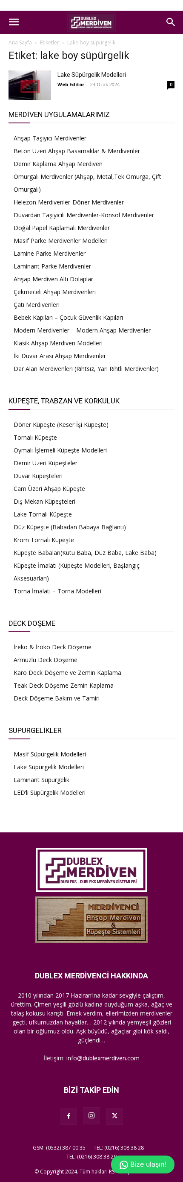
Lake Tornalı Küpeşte (43, 514)
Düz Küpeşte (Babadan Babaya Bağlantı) (70, 527)
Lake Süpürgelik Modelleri (91, 74)
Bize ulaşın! (147, 1164)
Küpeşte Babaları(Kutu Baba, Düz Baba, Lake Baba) (85, 553)
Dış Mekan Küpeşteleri (44, 501)
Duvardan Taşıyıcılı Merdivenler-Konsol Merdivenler (84, 215)
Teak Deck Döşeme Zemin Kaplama (64, 685)
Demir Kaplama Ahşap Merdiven (58, 164)
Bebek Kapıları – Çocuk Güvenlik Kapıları (68, 317)
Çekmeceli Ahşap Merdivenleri (55, 292)
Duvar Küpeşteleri (38, 476)
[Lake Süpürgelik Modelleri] (30, 85)
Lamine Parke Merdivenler (50, 253)
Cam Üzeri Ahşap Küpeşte (49, 488)
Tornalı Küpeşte (35, 437)
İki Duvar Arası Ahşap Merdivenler (60, 356)
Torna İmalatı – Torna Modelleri (57, 591)
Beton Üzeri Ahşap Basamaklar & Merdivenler (77, 151)
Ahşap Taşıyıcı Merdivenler (50, 138)
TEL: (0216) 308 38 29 (91, 1156)
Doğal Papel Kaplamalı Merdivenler (62, 228)
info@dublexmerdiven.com (103, 1058)
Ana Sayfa (20, 42)
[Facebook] (68, 1116)
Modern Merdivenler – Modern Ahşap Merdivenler (82, 330)
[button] (13, 22)
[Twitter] (114, 1116)
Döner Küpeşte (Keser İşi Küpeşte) (61, 424)
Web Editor (70, 84)
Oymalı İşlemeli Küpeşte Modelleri (60, 450)
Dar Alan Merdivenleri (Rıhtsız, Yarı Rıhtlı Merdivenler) (86, 369)
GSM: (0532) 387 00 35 (59, 1147)
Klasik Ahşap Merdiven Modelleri (58, 343)
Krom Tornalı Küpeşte (44, 540)
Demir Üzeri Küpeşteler (45, 463)
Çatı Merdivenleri (37, 305)
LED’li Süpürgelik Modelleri (50, 792)
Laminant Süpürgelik (41, 780)
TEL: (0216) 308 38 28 (119, 1147)
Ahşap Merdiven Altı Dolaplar (53, 279)
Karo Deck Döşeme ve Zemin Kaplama (67, 672)
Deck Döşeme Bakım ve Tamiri (57, 698)
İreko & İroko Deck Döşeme (53, 647)
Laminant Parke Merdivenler (52, 266)
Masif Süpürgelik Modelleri (50, 754)
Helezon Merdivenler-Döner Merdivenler (69, 202)
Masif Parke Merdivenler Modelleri (61, 240)
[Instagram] (91, 1115)
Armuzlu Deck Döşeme (45, 660)
